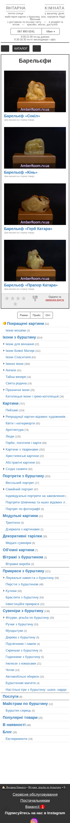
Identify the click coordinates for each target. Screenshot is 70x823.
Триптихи (13, 522)
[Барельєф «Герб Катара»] (54, 229)
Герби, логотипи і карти (23, 443)
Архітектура (15, 430)
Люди (10, 436)
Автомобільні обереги (22, 676)
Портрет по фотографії (23, 509)
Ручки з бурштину (19, 624)
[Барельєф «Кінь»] (39, 172)
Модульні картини (20, 516)
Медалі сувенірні (18, 543)
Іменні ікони (15, 364)
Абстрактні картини (20, 462)
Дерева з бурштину (20, 637)
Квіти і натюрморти (20, 423)
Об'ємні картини (18, 550)
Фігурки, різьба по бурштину (27, 617)
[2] (12, 298)
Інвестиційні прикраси (22, 604)
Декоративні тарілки (22, 536)
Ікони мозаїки (16, 330)
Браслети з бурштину (22, 597)
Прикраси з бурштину (23, 571)
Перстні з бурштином (22, 584)
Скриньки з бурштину (22, 650)
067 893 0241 (26, 31)
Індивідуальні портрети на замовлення (35, 496)
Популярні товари (20, 717)
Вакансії (34, 807)
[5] (15, 304)
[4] (23, 298)
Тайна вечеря (16, 377)
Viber (49, 31)
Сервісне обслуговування (35, 794)
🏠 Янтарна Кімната (14, 787)
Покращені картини (25, 323)
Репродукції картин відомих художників (35, 417)
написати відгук (55, 299)
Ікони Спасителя (18, 357)
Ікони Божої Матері (20, 351)
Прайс (37, 315)
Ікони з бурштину (19, 337)
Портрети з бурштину (23, 476)
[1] (7, 298)
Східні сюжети (16, 469)
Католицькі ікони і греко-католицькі (32, 396)
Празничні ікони (18, 390)
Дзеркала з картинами (23, 529)
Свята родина (16, 383)
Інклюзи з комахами (21, 663)
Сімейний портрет (19, 489)
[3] (18, 298)
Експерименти (16, 739)
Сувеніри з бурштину (23, 611)
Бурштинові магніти (21, 683)
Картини (10, 403)
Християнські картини (22, 456)
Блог (7, 732)
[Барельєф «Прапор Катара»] (59, 285)
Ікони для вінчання (20, 344)
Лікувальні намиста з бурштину (30, 578)
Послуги (10, 696)
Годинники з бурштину (23, 657)
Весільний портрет (20, 483)
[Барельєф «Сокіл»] (42, 116)
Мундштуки (14, 631)
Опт (48, 315)
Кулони (11, 591)
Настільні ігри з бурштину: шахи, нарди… (38, 689)
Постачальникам (35, 800)
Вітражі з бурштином (23, 557)
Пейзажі (12, 410)
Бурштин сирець (18, 710)
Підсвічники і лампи (21, 644)
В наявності (14, 725)
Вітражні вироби (18, 564)
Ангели (11, 370)
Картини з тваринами (22, 449)
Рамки (24, 315)
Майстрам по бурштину (25, 703)
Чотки (10, 670)
